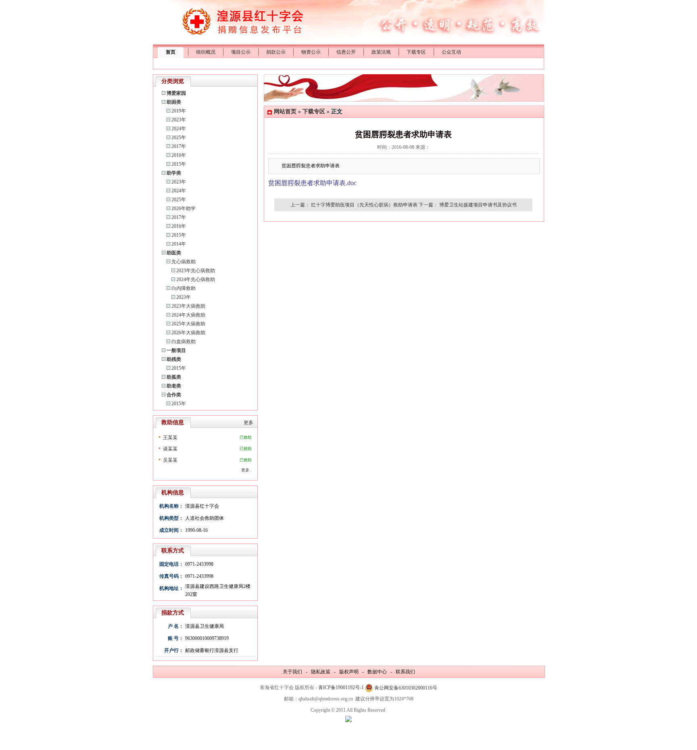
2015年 (178, 164)
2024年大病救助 (188, 315)
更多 (248, 422)
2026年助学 (183, 208)
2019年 (178, 111)
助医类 (174, 253)
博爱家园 (176, 93)
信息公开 (346, 52)
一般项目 (176, 350)
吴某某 (170, 460)
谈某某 (170, 449)
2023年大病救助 (188, 306)
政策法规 (381, 52)
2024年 (178, 128)
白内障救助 (183, 288)
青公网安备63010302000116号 (405, 688)
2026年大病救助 (188, 332)
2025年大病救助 (188, 324)
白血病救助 (183, 341)
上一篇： (300, 205)
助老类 (174, 386)
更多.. (246, 470)
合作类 (174, 395)
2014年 (178, 244)
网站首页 (285, 111)
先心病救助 (183, 262)
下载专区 (416, 52)
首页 (170, 52)
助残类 (174, 359)
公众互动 (451, 52)
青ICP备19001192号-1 (341, 687)
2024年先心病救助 (195, 279)
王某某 (170, 437)
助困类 (174, 102)
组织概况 (205, 52)
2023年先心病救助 (195, 270)
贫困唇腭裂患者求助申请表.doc (312, 182)
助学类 (174, 173)
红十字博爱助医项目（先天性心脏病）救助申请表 (364, 205)
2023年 (178, 120)
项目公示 (240, 52)
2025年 (178, 137)
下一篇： (428, 205)
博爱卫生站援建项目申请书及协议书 (478, 205)
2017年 (178, 146)
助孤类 (174, 377)
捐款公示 (276, 52)
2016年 (178, 155)
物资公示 (311, 52)
